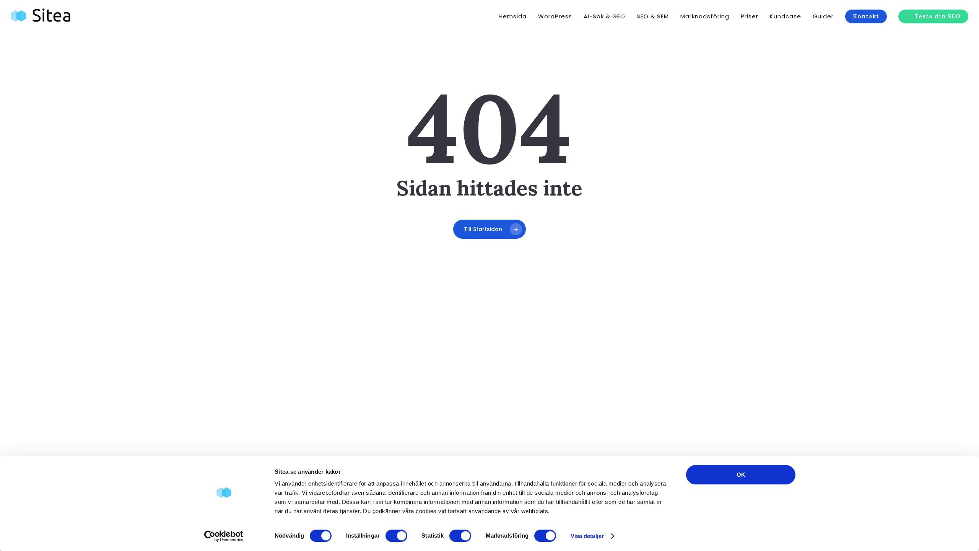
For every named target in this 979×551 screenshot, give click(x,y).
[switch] (396, 536)
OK (741, 474)
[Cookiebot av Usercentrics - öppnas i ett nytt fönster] (223, 536)
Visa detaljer (587, 536)
